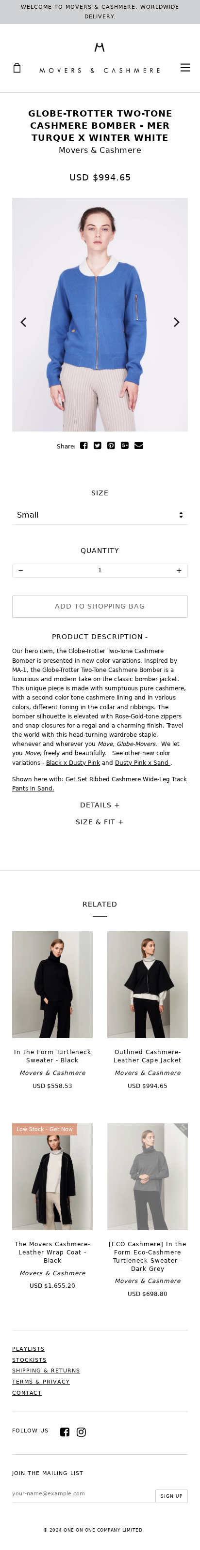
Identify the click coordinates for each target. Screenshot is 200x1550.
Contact (27, 1393)
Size (100, 493)
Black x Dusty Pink (73, 763)
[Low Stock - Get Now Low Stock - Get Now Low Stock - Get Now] (52, 1228)
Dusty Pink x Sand (142, 763)
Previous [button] (23, 322)
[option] (100, 315)
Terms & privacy (41, 1382)
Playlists (28, 1349)
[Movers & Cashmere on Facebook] (65, 1432)
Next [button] (176, 322)
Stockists (29, 1360)
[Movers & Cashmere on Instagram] (81, 1432)
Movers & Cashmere (100, 150)
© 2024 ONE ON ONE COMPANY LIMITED (93, 1530)
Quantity (100, 550)
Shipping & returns (46, 1371)
